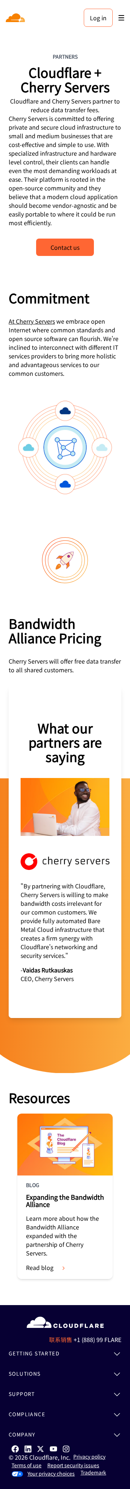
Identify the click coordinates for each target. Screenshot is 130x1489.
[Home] (16, 17)
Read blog (39, 1267)
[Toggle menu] (121, 18)
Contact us (65, 247)
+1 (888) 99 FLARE (97, 1339)
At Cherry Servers (32, 321)
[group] (65, 852)
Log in (98, 17)
